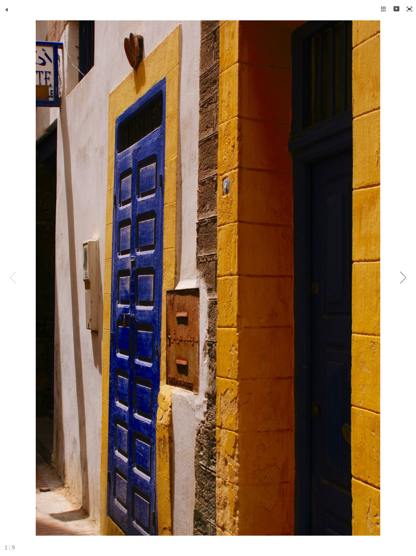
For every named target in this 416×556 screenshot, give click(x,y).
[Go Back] (6, 10)
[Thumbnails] (383, 9)
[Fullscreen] (409, 9)
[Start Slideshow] (396, 9)
